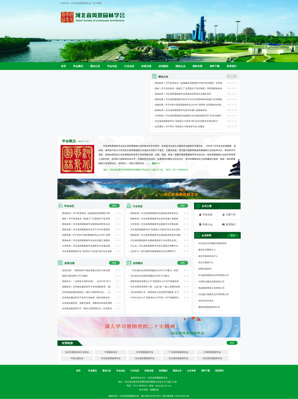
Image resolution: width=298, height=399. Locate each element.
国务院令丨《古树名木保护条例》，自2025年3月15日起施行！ (88, 281)
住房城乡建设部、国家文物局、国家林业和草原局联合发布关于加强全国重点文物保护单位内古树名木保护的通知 (88, 303)
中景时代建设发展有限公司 (211, 281)
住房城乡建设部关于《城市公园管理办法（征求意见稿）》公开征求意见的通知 (88, 308)
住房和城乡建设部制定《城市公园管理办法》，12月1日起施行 (88, 292)
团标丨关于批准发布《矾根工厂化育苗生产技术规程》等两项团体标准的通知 (190, 88)
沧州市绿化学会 (206, 301)
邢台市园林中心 (206, 262)
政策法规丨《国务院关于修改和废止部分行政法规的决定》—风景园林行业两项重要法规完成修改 (88, 270)
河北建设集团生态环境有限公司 (213, 275)
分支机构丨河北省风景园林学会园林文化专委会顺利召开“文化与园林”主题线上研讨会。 (190, 116)
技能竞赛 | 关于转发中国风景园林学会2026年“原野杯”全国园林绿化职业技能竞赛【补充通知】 (190, 105)
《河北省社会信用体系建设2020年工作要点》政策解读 (156, 270)
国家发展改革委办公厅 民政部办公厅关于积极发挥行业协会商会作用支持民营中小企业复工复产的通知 (156, 281)
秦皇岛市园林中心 (207, 250)
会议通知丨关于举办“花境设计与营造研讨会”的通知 (179, 126)
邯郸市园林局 (204, 269)
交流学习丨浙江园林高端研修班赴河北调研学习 (153, 251)
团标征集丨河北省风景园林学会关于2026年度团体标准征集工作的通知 (188, 99)
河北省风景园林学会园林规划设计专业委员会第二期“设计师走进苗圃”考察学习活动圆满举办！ (156, 240)
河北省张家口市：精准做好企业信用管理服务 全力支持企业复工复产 (156, 292)
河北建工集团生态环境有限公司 (213, 294)
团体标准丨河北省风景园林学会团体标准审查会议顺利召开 (183, 94)
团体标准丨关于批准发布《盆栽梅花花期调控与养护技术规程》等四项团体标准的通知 (190, 83)
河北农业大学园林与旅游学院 (212, 243)
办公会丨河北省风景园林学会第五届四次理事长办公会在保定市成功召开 (156, 246)
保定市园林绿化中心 (208, 256)
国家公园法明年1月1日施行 (75, 276)
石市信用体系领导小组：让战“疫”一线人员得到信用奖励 (156, 287)
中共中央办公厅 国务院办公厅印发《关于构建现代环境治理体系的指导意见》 (156, 297)
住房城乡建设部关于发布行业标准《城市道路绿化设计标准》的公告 (88, 297)
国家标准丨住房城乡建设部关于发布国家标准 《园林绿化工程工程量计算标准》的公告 (88, 287)
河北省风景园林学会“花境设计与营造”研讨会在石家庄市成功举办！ (187, 121)
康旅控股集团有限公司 (209, 307)
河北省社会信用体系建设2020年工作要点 (149, 276)
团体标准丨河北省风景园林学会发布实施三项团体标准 (181, 110)
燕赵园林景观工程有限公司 (211, 288)
